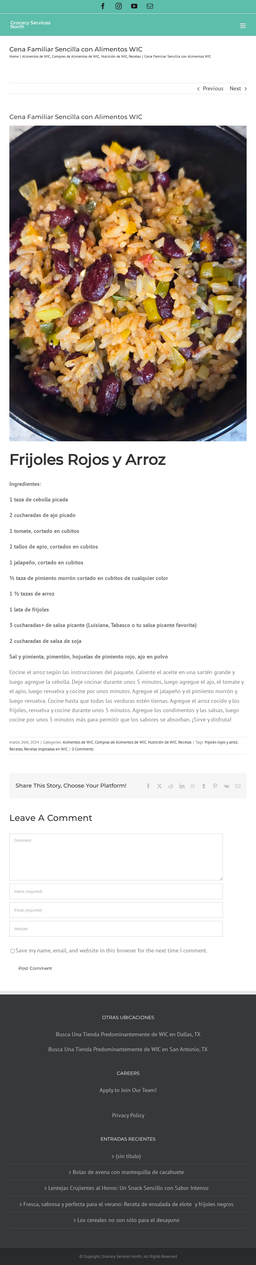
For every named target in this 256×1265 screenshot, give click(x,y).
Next (235, 88)
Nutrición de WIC (162, 742)
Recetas (184, 742)
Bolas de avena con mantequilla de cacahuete (128, 1172)
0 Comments (82, 749)
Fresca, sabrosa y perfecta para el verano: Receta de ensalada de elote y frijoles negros (128, 1204)
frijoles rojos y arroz (221, 742)
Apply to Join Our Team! (128, 1090)
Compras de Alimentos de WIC (120, 742)
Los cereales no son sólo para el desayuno (128, 1220)
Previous (213, 88)
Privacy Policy (128, 1115)
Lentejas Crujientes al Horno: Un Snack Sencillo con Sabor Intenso (128, 1187)
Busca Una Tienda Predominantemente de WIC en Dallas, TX (128, 1034)
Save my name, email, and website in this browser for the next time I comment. (111, 950)
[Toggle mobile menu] (243, 25)
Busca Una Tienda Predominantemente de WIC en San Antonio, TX (128, 1049)
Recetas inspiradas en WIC (46, 749)
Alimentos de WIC (78, 742)
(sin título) (128, 1156)
